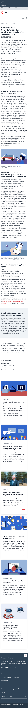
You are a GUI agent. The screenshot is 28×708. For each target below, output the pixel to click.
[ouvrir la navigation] (26, 12)
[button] (25, 655)
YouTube (16, 677)
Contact (4, 692)
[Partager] (26, 18)
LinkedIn (5, 680)
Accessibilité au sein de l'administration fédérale (18, 705)
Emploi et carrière (7, 696)
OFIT (6, 12)
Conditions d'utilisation (8, 705)
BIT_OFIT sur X (7, 677)
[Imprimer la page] (23, 18)
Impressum (3, 704)
